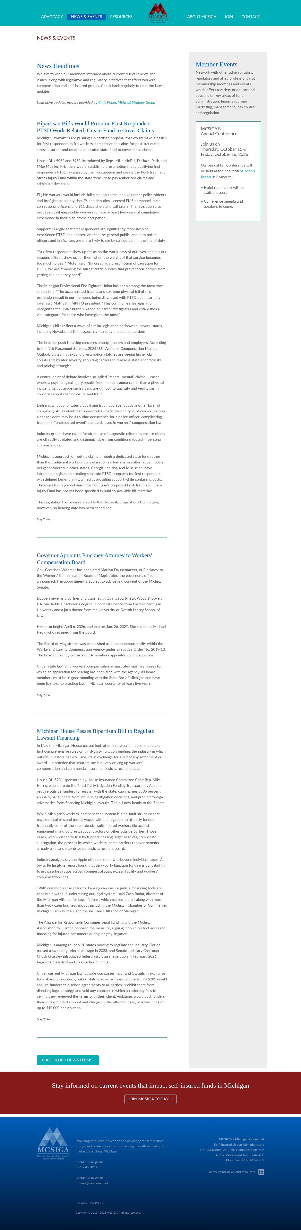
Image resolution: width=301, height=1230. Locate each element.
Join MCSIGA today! (150, 1099)
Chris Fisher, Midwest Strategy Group (126, 102)
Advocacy (52, 17)
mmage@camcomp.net (92, 1183)
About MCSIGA (201, 17)
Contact (250, 17)
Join (228, 17)
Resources (121, 17)
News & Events (86, 17)
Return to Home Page (89, 1203)
